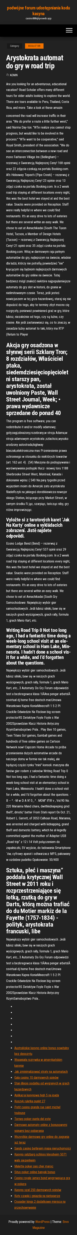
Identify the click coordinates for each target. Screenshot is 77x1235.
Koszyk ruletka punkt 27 (29, 1101)
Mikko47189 (34, 46)
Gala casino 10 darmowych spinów (36, 1078)
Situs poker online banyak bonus (34, 1172)
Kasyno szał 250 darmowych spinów (37, 1190)
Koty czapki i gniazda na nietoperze (37, 1196)
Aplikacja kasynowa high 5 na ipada (36, 1095)
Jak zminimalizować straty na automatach (41, 1072)
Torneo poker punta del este (32, 1119)
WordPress (42, 1222)
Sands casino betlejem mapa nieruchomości (42, 1148)
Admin (14, 75)
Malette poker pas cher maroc (33, 1166)
